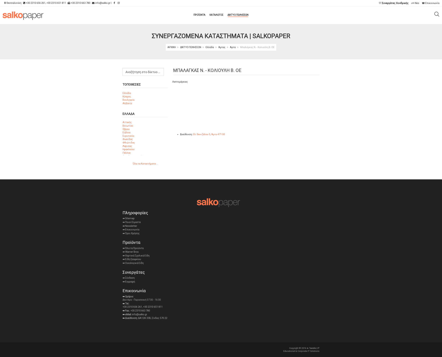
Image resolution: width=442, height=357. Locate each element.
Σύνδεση (129, 277)
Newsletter (130, 226)
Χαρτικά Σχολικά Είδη (136, 255)
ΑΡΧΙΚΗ (171, 47)
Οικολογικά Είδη (133, 263)
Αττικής (127, 122)
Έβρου (126, 129)
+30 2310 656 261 (35, 3)
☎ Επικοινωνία (430, 3)
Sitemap (129, 218)
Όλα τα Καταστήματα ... (145, 163)
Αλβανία (127, 103)
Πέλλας (127, 152)
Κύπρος (127, 96)
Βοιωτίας (128, 125)
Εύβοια (126, 132)
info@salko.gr (102, 3)
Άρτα (233, 47)
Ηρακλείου (128, 149)
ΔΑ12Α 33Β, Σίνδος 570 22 (152, 318)
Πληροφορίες (135, 212)
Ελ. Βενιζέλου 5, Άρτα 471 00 (209, 134)
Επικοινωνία (131, 229)
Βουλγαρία (128, 99)
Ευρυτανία (128, 136)
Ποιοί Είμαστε (133, 222)
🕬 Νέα (415, 3)
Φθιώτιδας (129, 142)
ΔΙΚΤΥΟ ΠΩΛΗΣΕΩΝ (190, 47)
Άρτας (221, 47)
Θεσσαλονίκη (13, 3)
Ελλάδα (210, 47)
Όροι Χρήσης (131, 233)
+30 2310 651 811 (56, 3)
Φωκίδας (128, 139)
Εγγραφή (130, 281)
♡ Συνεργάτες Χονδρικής (394, 3)
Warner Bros (131, 251)
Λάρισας (127, 146)
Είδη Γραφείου (132, 259)
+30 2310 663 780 (140, 310)
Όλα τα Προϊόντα (133, 248)
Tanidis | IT (314, 348)
